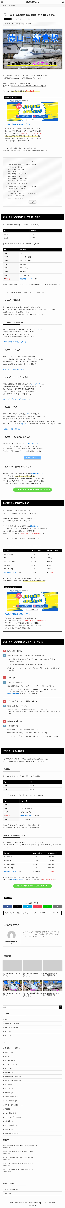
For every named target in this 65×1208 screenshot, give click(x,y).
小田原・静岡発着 (11, 1097)
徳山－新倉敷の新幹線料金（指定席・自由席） (22, 164)
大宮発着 (9, 1088)
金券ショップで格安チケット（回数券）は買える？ (24, 193)
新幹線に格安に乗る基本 (12, 1023)
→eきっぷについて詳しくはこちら (13, 369)
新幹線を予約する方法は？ (18, 189)
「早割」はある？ (16, 191)
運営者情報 (8, 1193)
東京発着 (9, 1109)
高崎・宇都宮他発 (11, 1133)
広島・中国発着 (8, 19)
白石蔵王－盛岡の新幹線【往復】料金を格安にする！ (19, 1158)
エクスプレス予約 (36, 384)
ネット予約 (8, 1031)
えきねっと (9, 1056)
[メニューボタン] (2, 2)
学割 (28, 414)
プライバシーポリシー (11, 1189)
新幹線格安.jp (32, 2)
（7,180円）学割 (15, 176)
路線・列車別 (9, 1035)
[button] (7, 906)
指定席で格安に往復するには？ (17, 183)
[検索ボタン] (63, 2)
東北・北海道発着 (11, 1113)
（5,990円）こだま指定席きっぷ (19, 178)
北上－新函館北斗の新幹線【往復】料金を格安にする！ (20, 1146)
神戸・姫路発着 (11, 1125)
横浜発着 (9, 1121)
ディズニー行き (11, 1064)
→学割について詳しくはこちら (12, 429)
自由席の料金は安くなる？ (18, 195)
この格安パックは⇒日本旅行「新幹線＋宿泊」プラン (32, 489)
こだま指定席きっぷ (31, 443)
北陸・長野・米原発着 (13, 1076)
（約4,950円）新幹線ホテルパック (20, 180)
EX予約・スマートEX (12, 1048)
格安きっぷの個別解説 (11, 1027)
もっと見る (32, 202)
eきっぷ (39, 356)
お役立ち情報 (10, 1060)
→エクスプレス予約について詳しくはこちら (16, 399)
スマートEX (37, 329)
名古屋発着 (9, 1084)
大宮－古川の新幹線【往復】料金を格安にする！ (18, 1170)
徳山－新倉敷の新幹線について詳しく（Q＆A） (22, 186)
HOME (7, 1019)
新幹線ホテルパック (26, 279)
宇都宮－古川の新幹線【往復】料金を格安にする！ (18, 1152)
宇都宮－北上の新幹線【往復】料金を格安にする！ (18, 1164)
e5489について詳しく (32, 457)
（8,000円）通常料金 (16, 167)
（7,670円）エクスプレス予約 (19, 174)
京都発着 (9, 1072)
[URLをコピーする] (57, 906)
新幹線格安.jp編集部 (11, 942)
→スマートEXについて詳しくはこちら (14, 342)
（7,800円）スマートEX (17, 169)
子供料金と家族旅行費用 (15, 198)
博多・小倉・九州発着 (13, 1080)
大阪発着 (9, 1092)
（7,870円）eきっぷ (16, 171)
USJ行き (9, 1052)
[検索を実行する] (60, 1007)
